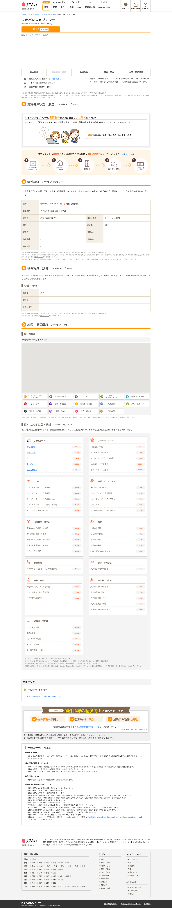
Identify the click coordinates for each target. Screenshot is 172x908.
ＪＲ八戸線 (33, 83)
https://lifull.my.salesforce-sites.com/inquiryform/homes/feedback (111, 817)
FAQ (129, 869)
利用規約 (131, 866)
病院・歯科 (35, 404)
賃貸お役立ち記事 (134, 887)
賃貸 (46, 7)
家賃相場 (131, 894)
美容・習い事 (86, 411)
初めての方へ (133, 859)
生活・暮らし (61, 411)
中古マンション (106, 866)
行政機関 (111, 404)
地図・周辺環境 (136, 72)
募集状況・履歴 (59, 72)
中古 (63, 7)
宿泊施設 (111, 411)
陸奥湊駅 (43, 83)
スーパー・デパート (60, 397)
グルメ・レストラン (35, 397)
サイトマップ (133, 863)
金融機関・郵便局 (137, 397)
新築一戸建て (105, 869)
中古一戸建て (105, 872)
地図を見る (56, 79)
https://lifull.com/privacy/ (73, 772)
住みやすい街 (104, 7)
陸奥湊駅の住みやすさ (52, 696)
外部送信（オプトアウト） (131, 904)
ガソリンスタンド (137, 404)
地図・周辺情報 (72, 204)
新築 (55, 7)
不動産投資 (105, 879)
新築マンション (106, 863)
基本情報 (34, 72)
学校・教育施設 (60, 404)
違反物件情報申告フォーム (87, 727)
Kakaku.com (32, 905)
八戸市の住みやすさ (34, 696)
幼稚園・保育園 (86, 404)
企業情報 (147, 904)
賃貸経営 (104, 885)
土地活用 (104, 882)
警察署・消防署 (35, 411)
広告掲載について (134, 875)
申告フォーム (38, 97)
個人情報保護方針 (110, 904)
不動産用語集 (133, 891)
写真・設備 (109, 72)
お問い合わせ (133, 872)
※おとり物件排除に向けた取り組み (134, 730)
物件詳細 (84, 72)
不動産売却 (90, 7)
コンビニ (86, 397)
